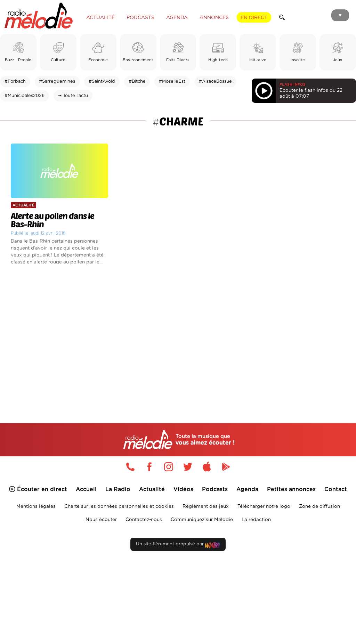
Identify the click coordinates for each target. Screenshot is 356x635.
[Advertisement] (178, 334)
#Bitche (137, 81)
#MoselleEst (172, 81)
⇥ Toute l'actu (73, 95)
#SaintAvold (102, 81)
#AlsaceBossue (215, 81)
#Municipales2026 (24, 95)
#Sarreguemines (57, 81)
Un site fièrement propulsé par (170, 544)
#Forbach (15, 81)
